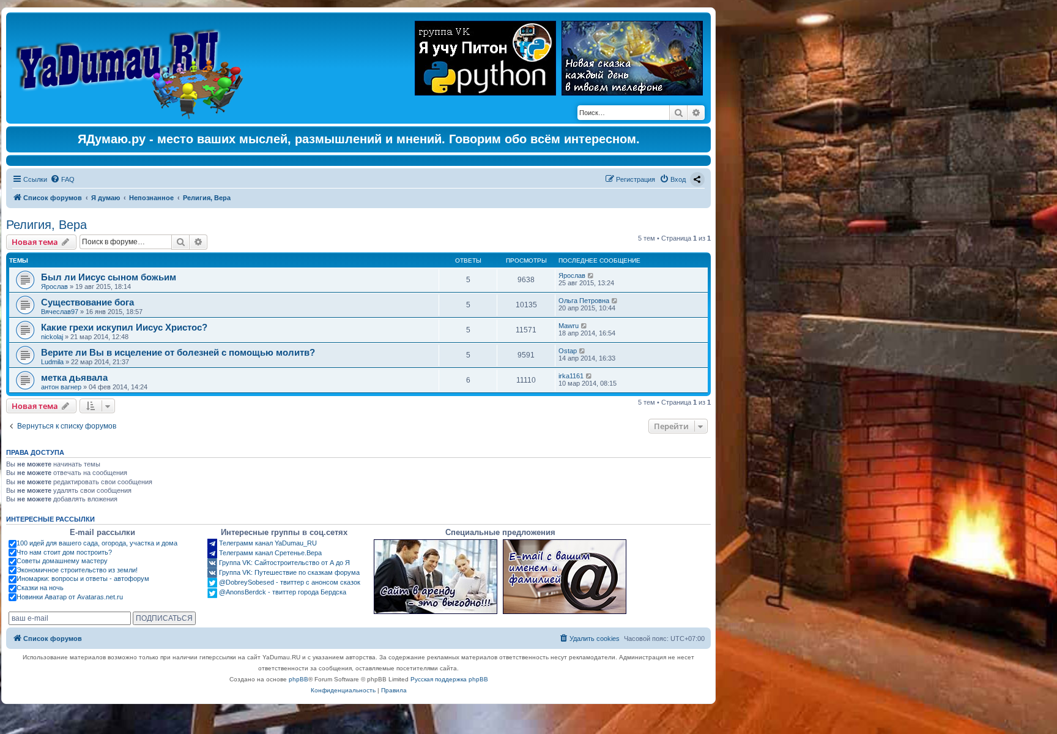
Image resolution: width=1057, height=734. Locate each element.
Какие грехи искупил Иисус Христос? (124, 327)
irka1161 (571, 376)
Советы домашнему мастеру (62, 560)
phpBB (298, 679)
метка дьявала (74, 377)
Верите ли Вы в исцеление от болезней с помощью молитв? (178, 352)
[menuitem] (62, 179)
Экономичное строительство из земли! (77, 570)
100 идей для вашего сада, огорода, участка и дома (97, 543)
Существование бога (87, 302)
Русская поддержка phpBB (449, 679)
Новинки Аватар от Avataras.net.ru (70, 597)
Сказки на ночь (40, 587)
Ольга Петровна (583, 300)
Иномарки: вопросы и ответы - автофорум (83, 578)
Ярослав (54, 286)
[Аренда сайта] (435, 577)
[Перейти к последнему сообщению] (591, 275)
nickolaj (52, 336)
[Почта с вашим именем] (564, 577)
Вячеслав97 (59, 311)
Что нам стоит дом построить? (64, 552)
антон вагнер (61, 387)
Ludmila (52, 361)
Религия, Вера (46, 224)
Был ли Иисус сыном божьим (108, 277)
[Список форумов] (132, 68)
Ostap (567, 350)
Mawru (568, 325)
